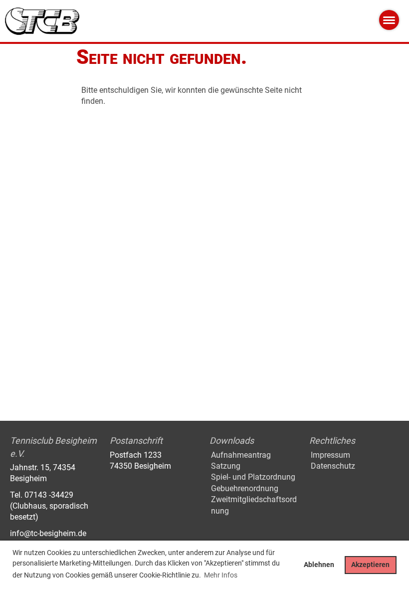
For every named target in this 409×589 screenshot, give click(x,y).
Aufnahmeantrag (241, 455)
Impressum (330, 455)
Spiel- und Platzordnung (253, 477)
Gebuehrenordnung (244, 488)
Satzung (225, 466)
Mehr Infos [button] (220, 575)
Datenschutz (333, 466)
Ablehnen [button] (319, 565)
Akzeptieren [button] (370, 565)
